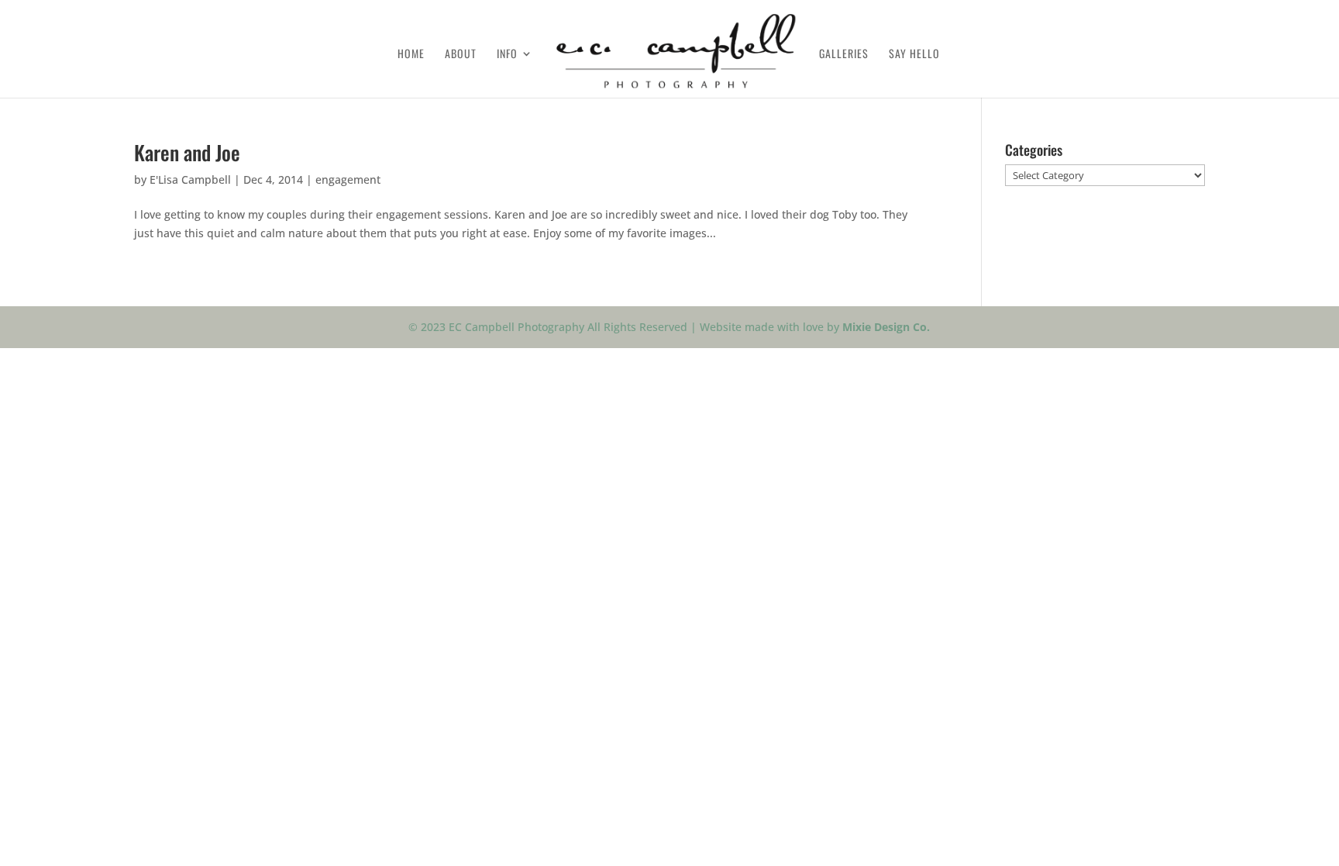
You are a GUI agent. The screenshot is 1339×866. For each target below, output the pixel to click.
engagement (347, 179)
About (461, 54)
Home (411, 54)
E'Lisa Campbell (190, 179)
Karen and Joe (187, 152)
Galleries (844, 54)
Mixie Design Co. (886, 326)
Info (507, 54)
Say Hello (914, 54)
